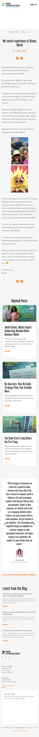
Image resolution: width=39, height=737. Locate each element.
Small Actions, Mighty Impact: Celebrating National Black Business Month (18, 331)
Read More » (8, 351)
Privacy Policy (31, 728)
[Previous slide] (5, 524)
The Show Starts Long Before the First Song (18, 440)
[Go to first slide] (34, 524)
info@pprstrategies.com (9, 685)
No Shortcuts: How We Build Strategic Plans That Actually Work (18, 387)
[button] (17, 58)
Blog (14, 51)
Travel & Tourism (21, 51)
